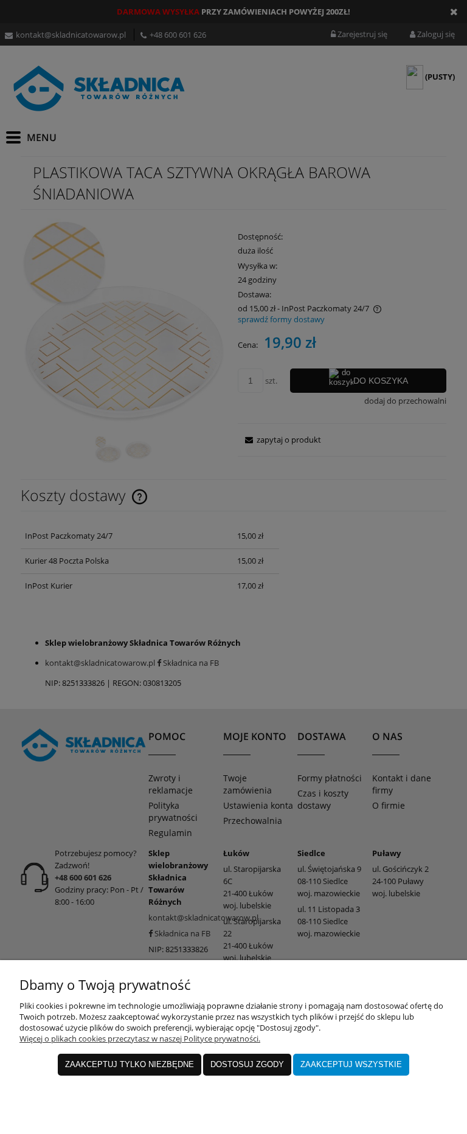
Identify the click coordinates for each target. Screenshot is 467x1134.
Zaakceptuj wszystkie (351, 1064)
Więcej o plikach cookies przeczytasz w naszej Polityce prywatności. (139, 1038)
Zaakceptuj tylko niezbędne (129, 1064)
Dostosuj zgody (247, 1064)
